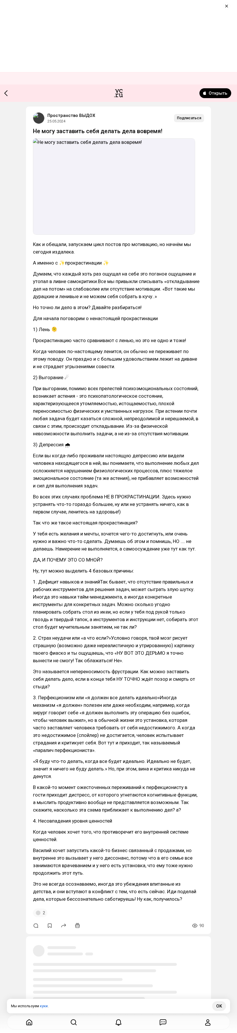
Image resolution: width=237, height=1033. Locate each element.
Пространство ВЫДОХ (71, 115)
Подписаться (189, 118)
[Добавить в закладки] (50, 926)
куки (44, 1006)
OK (219, 1006)
